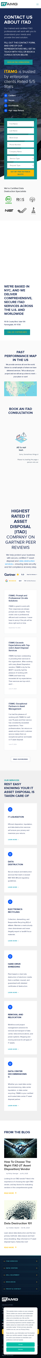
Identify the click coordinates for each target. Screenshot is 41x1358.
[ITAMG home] (10, 1299)
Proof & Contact (13, 1289)
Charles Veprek (13, 1228)
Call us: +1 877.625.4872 (17, 332)
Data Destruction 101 (18, 1223)
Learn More (12, 839)
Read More (9, 1193)
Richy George (13, 1173)
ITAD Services (12, 1261)
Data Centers (12, 1268)
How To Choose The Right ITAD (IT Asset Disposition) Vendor (17, 1165)
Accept (20, 1344)
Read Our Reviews (20, 759)
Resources (11, 1282)
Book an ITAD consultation (18, 62)
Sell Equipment (12, 1275)
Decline (20, 1349)
